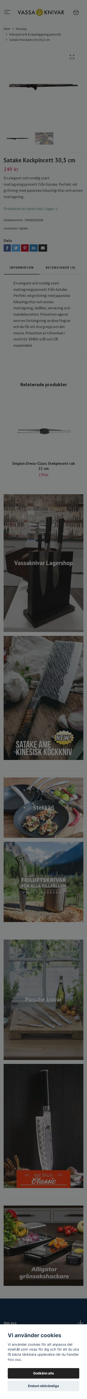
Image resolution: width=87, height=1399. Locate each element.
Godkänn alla (43, 1373)
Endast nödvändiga (43, 1386)
